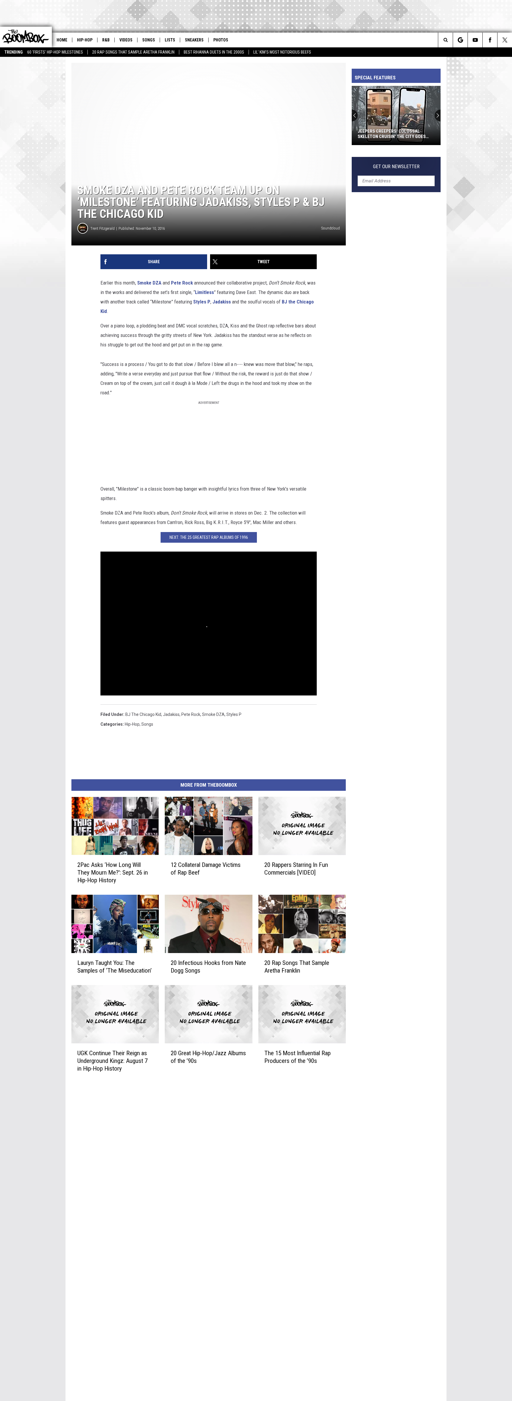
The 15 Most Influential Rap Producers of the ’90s (297, 1057)
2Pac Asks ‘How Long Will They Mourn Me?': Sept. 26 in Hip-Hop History (112, 872)
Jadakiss (221, 302)
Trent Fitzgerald (102, 228)
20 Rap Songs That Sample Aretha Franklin (133, 52)
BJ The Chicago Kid (143, 714)
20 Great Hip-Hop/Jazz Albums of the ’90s (208, 1057)
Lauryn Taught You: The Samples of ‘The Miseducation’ (114, 966)
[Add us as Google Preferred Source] (460, 40)
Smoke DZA (149, 283)
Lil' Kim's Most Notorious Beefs (282, 52)
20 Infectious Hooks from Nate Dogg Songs (208, 966)
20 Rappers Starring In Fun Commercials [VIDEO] (296, 868)
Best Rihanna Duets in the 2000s (214, 52)
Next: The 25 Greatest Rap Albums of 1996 (208, 537)
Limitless (204, 292)
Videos (125, 40)
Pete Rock (182, 283)
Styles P (201, 302)
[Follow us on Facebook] (490, 40)
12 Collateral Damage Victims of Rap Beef (206, 868)
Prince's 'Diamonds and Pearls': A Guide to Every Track (394, 133)
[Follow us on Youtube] (475, 40)
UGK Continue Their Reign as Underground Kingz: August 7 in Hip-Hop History (112, 1061)
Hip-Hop (84, 40)
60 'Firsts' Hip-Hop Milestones (55, 52)
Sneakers (194, 40)
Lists (170, 40)
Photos (220, 40)
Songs (148, 40)
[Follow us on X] (504, 40)
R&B (106, 40)
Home (62, 40)
